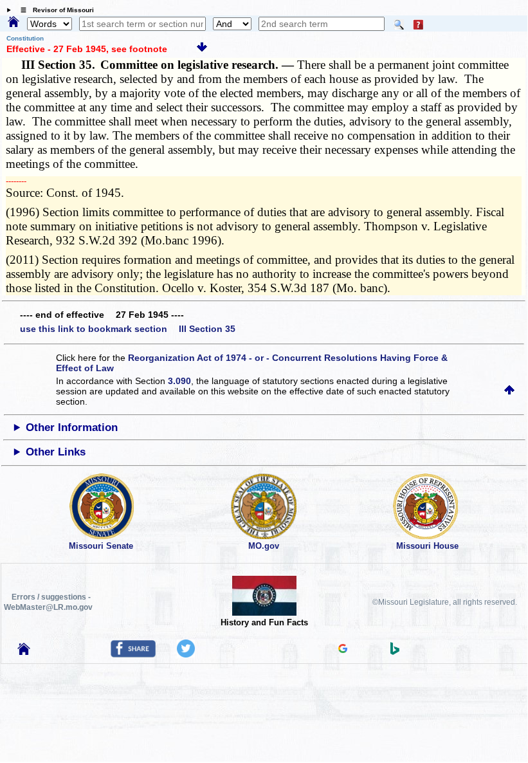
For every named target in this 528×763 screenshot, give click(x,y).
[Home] (13, 22)
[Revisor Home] (23, 652)
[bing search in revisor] (394, 652)
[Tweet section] (186, 654)
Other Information (72, 427)
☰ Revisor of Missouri (54, 10)
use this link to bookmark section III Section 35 (127, 329)
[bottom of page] (202, 49)
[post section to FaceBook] (133, 654)
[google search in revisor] (342, 650)
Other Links (56, 452)
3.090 (179, 381)
